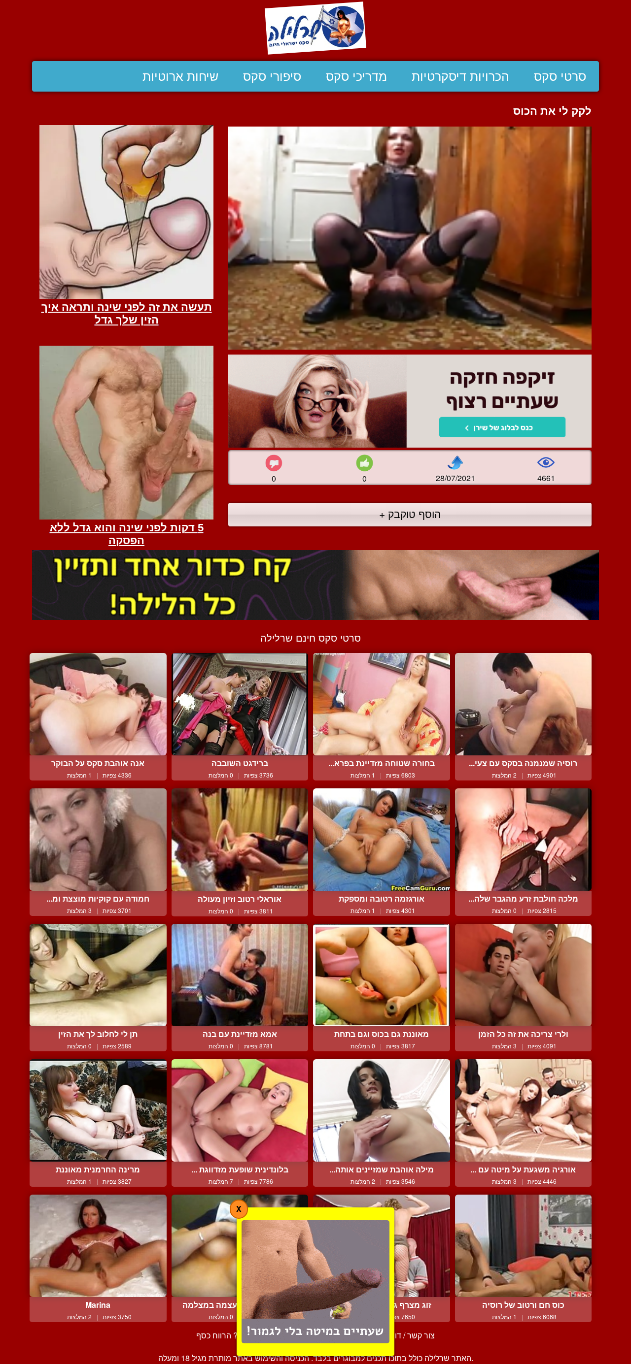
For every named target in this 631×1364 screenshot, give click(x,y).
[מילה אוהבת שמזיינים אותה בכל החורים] (381, 1110)
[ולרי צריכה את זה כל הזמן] (523, 975)
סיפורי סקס (272, 76)
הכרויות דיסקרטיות (460, 76)
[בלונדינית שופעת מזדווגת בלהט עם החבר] (240, 1110)
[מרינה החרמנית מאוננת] (98, 1110)
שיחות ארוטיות (180, 76)
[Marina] (98, 1246)
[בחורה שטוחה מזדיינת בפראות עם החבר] (381, 704)
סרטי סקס (560, 76)
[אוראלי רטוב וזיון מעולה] (240, 839)
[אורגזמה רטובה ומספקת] (381, 839)
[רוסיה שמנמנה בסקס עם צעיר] (523, 704)
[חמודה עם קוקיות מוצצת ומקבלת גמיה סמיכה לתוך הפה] (98, 839)
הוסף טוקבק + (410, 513)
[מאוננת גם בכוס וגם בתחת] (381, 975)
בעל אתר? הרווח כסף (232, 1335)
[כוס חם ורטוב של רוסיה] (523, 1246)
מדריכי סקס (356, 76)
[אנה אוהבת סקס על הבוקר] (98, 704)
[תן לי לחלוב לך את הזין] (98, 975)
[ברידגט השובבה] (240, 704)
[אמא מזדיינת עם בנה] (240, 975)
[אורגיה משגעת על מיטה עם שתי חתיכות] (523, 1110)
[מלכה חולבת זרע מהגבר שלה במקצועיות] (523, 839)
